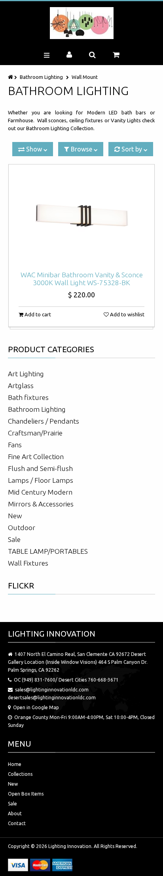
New (15, 515)
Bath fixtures (28, 397)
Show (34, 149)
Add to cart (37, 314)
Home (14, 764)
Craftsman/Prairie (35, 433)
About (15, 813)
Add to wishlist (126, 314)
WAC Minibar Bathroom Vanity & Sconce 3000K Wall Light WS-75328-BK (82, 278)
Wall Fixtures (28, 563)
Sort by (132, 149)
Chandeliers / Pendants (43, 421)
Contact (17, 823)
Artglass (21, 385)
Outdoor (21, 527)
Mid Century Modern (40, 492)
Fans (15, 444)
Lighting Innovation (69, 846)
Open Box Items (26, 793)
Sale (14, 539)
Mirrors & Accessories (41, 504)
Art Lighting (26, 373)
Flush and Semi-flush (40, 468)
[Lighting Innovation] (82, 23)
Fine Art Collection (36, 456)
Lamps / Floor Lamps (40, 480)
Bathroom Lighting (41, 77)
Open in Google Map (36, 707)
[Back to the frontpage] (11, 77)
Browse (81, 149)
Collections (20, 774)
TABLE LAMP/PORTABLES (48, 551)
